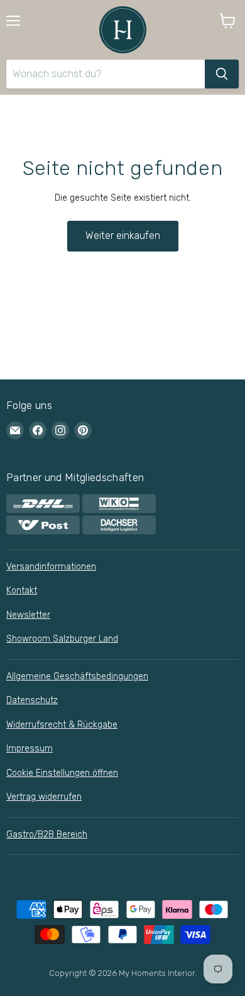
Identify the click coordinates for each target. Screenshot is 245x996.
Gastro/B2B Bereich (46, 834)
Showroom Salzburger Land (62, 638)
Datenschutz (32, 700)
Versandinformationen (51, 566)
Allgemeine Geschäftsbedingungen (77, 676)
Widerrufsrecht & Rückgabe (61, 724)
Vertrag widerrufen (44, 797)
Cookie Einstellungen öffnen (62, 773)
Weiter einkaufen (122, 235)
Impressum (29, 748)
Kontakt (21, 590)
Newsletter (28, 615)
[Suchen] (222, 74)
